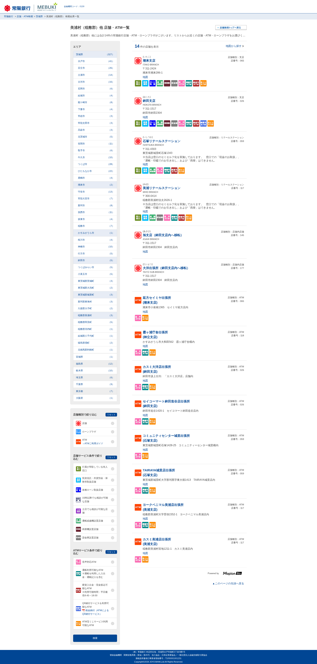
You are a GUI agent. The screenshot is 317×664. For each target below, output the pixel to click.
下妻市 (96, 109)
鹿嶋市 (96, 177)
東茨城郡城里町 (96, 294)
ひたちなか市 (96, 171)
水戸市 (96, 61)
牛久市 (96, 157)
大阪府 (95, 398)
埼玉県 (95, 377)
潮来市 (96, 184)
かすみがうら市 (96, 233)
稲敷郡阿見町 (96, 322)
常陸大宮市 (96, 198)
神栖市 (96, 246)
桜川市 (96, 239)
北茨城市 (96, 136)
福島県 (95, 363)
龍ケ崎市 (96, 102)
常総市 (96, 116)
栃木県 (95, 370)
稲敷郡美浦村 (96, 315)
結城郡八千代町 (96, 335)
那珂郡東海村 (96, 301)
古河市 (96, 81)
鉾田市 (96, 260)
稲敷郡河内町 (96, 329)
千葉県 (95, 384)
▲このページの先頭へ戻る (228, 583)
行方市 (96, 253)
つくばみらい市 (96, 267)
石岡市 (96, 88)
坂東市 (96, 219)
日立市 (96, 68)
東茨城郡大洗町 (96, 287)
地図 (145, 77)
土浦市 (96, 75)
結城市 (96, 95)
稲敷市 (96, 226)
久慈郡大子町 (96, 308)
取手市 (96, 150)
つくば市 (96, 164)
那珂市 (96, 205)
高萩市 (96, 130)
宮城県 (95, 356)
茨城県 (95, 54)
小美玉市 (96, 274)
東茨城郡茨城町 (96, 281)
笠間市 (96, 143)
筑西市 (96, 212)
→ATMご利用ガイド (92, 443)
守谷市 (96, 191)
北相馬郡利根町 (96, 349)
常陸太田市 (96, 123)
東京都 (95, 391)
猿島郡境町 (96, 342)
